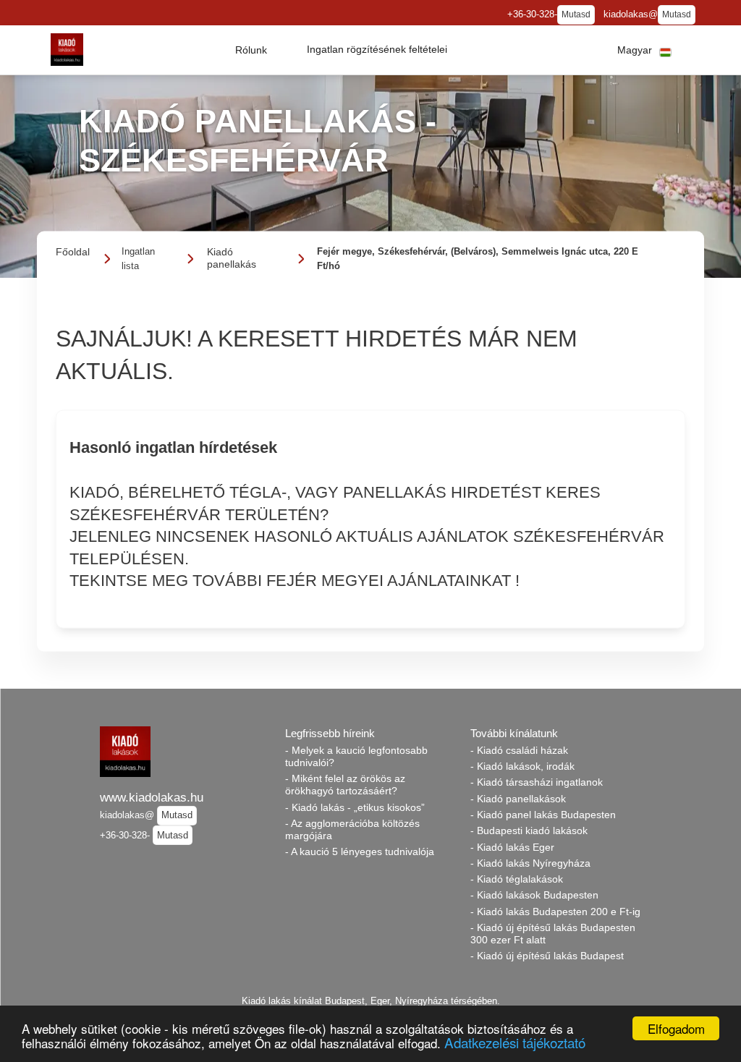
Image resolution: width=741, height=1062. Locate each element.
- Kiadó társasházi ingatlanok (536, 782)
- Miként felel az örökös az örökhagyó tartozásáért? (345, 784)
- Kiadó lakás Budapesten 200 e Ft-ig (555, 911)
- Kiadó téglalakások (516, 879)
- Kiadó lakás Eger (512, 847)
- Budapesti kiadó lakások (529, 830)
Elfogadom (676, 1028)
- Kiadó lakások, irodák (522, 766)
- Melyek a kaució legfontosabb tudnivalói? (356, 756)
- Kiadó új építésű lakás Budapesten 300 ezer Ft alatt (552, 934)
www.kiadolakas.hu (151, 797)
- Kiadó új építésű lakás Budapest (547, 955)
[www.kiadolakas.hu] (67, 49)
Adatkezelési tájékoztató (514, 1042)
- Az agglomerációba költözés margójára (352, 829)
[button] (251, 49)
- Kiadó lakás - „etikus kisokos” (355, 807)
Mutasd (576, 14)
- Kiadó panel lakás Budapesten (543, 814)
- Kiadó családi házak (519, 750)
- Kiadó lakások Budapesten (534, 895)
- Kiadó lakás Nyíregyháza (530, 863)
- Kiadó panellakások (518, 798)
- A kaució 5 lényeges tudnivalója (359, 851)
